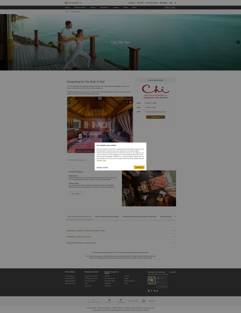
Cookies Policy (101, 160)
